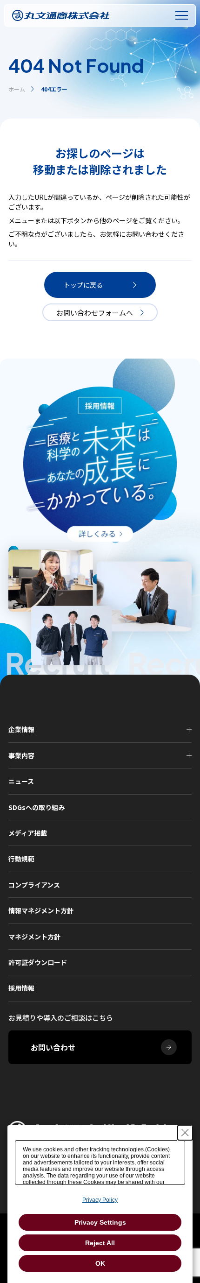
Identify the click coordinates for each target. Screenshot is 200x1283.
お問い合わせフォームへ (94, 312)
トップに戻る (83, 284)
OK (100, 1263)
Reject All (100, 1243)
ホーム (16, 89)
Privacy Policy (100, 1200)
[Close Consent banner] (185, 1132)
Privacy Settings (100, 1222)
